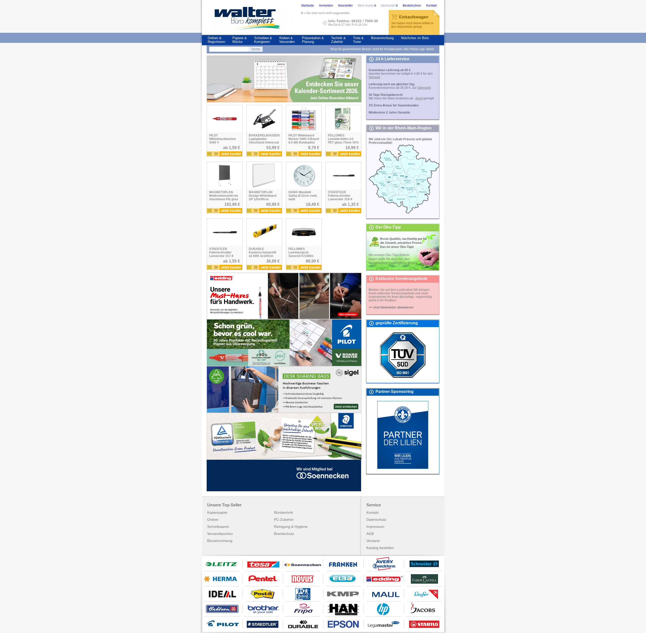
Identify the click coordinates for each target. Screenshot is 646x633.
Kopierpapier (217, 512)
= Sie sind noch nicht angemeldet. (326, 13)
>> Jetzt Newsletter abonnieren (391, 307)
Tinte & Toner (358, 40)
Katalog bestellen (380, 548)
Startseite (307, 5)
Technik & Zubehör (338, 40)
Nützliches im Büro (415, 38)
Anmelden (326, 5)
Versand (373, 541)
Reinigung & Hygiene (291, 527)
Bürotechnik (283, 512)
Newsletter (345, 5)
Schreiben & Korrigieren (263, 40)
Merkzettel (388, 5)
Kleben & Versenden (287, 40)
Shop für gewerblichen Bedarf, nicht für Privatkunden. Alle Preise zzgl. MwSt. (382, 49)
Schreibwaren (218, 527)
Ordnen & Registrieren (216, 40)
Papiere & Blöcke (239, 40)
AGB (370, 534)
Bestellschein (412, 5)
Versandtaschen (220, 534)
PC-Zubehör (284, 519)
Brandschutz (284, 534)
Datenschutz (376, 519)
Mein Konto (366, 5)
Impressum (375, 527)
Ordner (213, 519)
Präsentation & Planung (313, 40)
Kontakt (431, 5)
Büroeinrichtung (382, 38)
